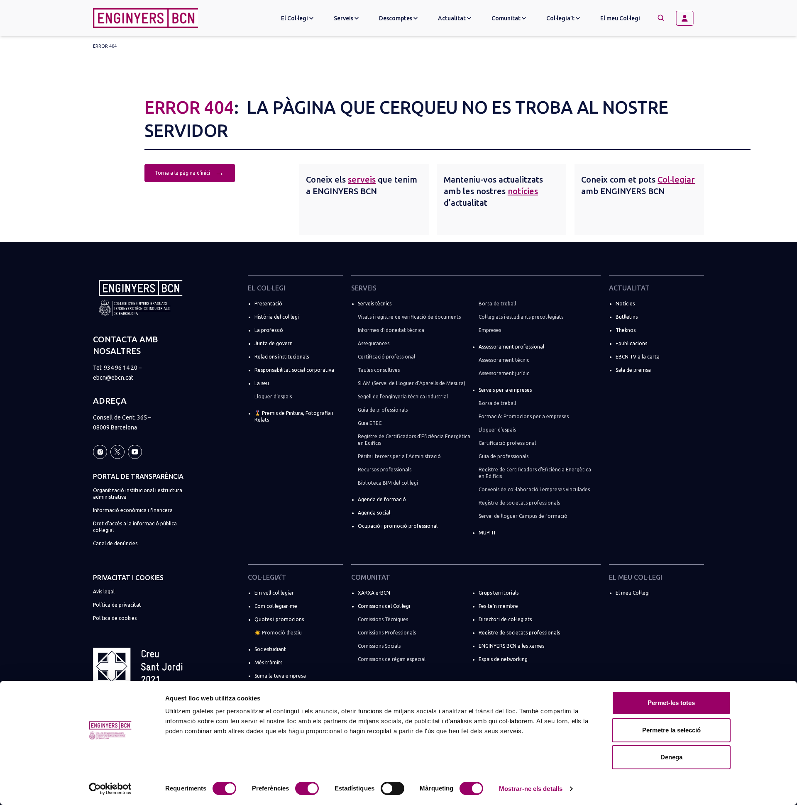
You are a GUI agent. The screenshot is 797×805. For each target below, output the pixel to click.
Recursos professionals (384, 469)
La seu (261, 383)
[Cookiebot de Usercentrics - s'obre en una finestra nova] (110, 789)
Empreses (490, 330)
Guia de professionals (383, 409)
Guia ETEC (369, 423)
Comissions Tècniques (383, 619)
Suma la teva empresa (280, 675)
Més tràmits (268, 662)
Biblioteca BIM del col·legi (388, 482)
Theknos (626, 330)
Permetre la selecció (671, 730)
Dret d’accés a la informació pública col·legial (135, 527)
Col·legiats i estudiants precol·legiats (521, 317)
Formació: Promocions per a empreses (524, 416)
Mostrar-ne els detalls (530, 788)
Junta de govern (273, 343)
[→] (688, 18)
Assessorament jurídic (504, 373)
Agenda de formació (382, 499)
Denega (671, 757)
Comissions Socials (379, 646)
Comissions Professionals (387, 632)
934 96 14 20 (120, 367)
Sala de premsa (633, 370)
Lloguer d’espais (273, 396)
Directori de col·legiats (505, 619)
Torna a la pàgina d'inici (190, 172)
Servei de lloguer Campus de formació (523, 516)
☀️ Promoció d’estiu (278, 632)
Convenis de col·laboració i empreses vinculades (534, 489)
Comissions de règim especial (391, 659)
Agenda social (374, 512)
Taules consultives (379, 370)
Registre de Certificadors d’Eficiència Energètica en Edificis (414, 440)
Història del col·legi (276, 317)
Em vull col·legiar (274, 592)
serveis (362, 179)
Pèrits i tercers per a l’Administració (399, 456)
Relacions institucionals (281, 356)
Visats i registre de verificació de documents (409, 317)
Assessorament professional (511, 346)
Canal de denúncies (115, 543)
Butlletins (627, 317)
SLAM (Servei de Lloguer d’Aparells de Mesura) (411, 383)
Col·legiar (676, 179)
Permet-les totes (671, 702)
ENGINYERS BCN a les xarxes (511, 646)
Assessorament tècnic (504, 360)
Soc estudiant (270, 649)
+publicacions (631, 343)
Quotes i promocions (279, 619)
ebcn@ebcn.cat (113, 377)
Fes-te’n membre (498, 606)
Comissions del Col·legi (384, 606)
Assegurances (373, 343)
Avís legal (104, 591)
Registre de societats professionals (519, 502)
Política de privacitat (117, 604)
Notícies (625, 303)
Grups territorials (498, 592)
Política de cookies (115, 618)
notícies (523, 191)
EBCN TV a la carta (638, 356)
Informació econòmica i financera (133, 510)
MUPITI (487, 532)
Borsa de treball (497, 303)
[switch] (307, 788)
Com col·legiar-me (275, 606)
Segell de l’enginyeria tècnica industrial (403, 396)
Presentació (268, 303)
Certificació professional (386, 356)
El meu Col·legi (620, 18)
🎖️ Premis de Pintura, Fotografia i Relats (293, 416)
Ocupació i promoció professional (398, 526)
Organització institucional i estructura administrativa (137, 494)
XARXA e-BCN (374, 592)
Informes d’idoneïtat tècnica (391, 330)
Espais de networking (503, 659)
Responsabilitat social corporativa (294, 370)
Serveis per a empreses (505, 390)
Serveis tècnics (374, 303)
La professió (268, 330)
